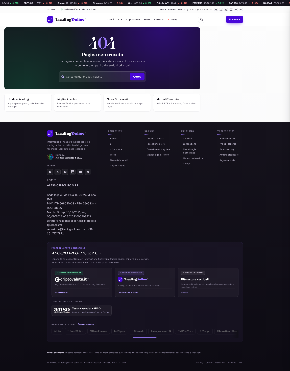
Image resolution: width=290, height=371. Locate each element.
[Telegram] (241, 9)
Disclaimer (220, 362)
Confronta (234, 19)
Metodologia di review (158, 154)
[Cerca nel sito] (201, 19)
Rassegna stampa (86, 324)
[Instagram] (226, 9)
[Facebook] (216, 9)
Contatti (187, 163)
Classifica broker (155, 138)
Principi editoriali (228, 144)
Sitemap (232, 362)
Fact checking (227, 149)
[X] (221, 9)
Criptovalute (133, 19)
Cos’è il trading (117, 165)
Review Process (227, 138)
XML (241, 362)
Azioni (110, 19)
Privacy (199, 362)
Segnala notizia (227, 160)
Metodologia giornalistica (189, 151)
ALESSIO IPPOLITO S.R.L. (75, 253)
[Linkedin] (231, 9)
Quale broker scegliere (158, 149)
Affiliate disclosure (229, 154)
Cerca (137, 76)
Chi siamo (188, 138)
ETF (120, 19)
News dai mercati (119, 160)
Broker (157, 19)
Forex (147, 19)
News (174, 19)
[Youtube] (236, 9)
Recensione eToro (156, 144)
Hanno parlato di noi (193, 158)
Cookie (209, 362)
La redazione (189, 144)
